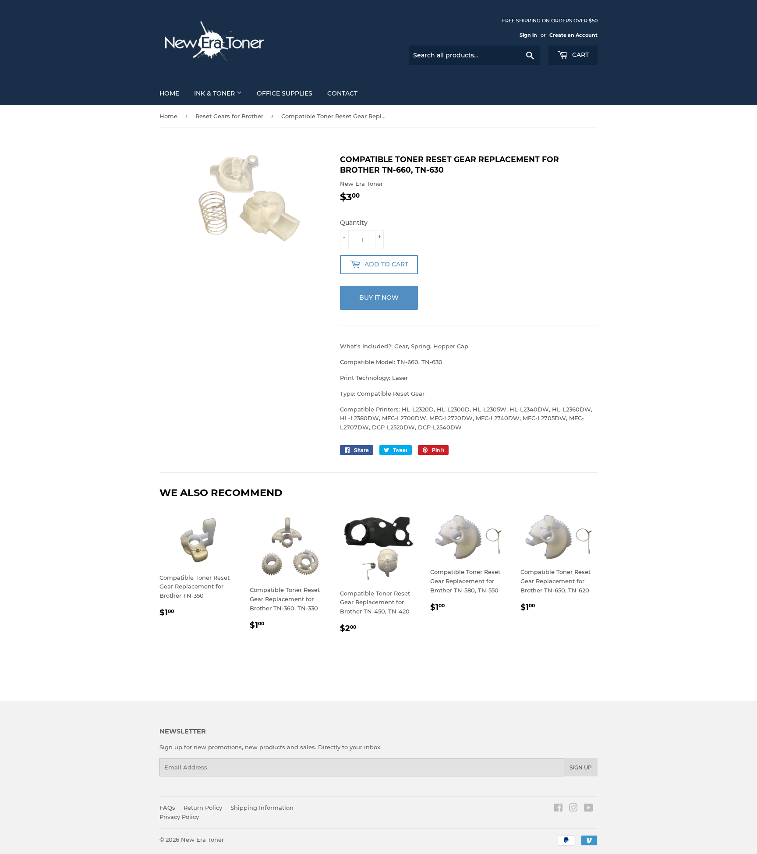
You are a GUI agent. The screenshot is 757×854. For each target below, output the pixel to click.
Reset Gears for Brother (229, 116)
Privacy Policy (179, 816)
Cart (579, 55)
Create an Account (573, 35)
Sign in (528, 35)
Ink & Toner (215, 93)
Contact (342, 93)
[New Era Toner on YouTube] (588, 808)
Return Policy (203, 807)
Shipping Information (262, 807)
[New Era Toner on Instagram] (573, 808)
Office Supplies (284, 93)
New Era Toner (202, 839)
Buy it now (379, 297)
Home (169, 93)
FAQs (167, 807)
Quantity (354, 223)
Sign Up (581, 767)
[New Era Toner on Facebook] (558, 808)
